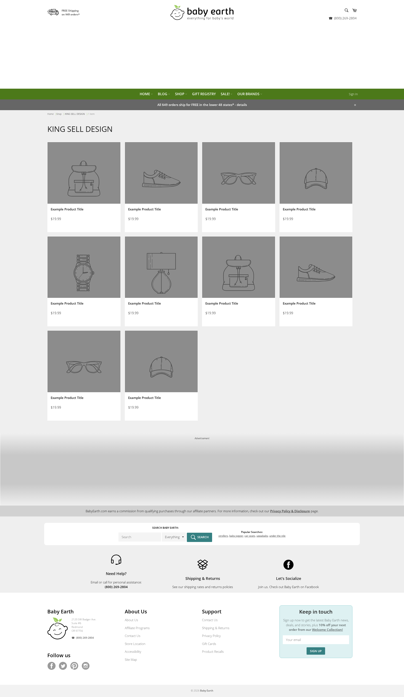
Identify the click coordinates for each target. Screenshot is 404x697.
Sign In (353, 94)
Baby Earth (206, 690)
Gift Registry (204, 94)
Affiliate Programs (137, 628)
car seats (250, 536)
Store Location (135, 644)
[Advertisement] (202, 56)
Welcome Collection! (327, 629)
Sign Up (316, 651)
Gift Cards (209, 644)
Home (145, 94)
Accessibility (133, 651)
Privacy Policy (211, 636)
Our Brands (248, 94)
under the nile (277, 536)
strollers (223, 536)
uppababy (262, 536)
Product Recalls (213, 651)
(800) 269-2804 (345, 18)
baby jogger (236, 536)
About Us (131, 620)
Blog (163, 94)
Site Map (131, 659)
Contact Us (132, 636)
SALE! (225, 94)
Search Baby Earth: (165, 528)
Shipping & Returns (215, 628)
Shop (180, 94)
